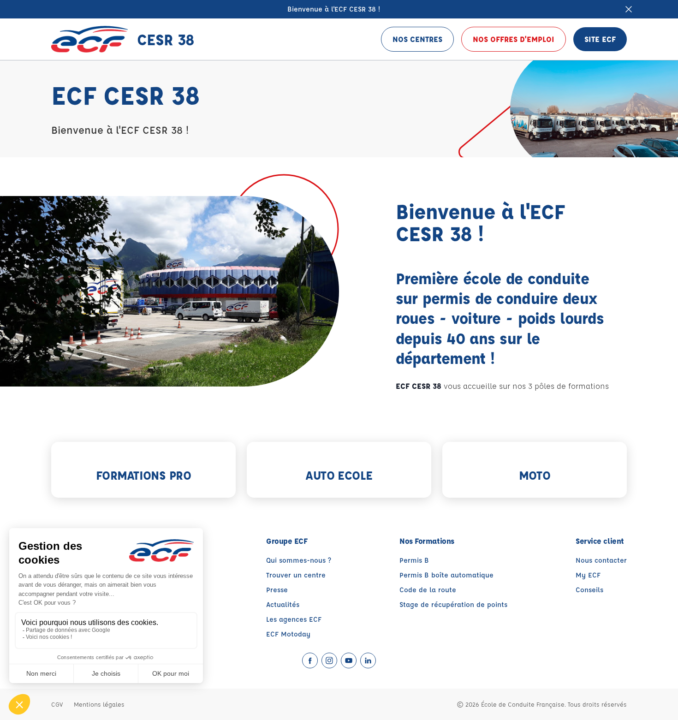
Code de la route (427, 589)
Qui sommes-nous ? (298, 560)
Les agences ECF (293, 619)
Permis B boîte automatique (446, 575)
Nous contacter (601, 560)
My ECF (588, 575)
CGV (57, 704)
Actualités (282, 604)
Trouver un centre (296, 575)
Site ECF (600, 39)
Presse (277, 589)
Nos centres (417, 39)
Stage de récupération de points (453, 604)
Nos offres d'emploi (513, 39)
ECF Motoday (288, 634)
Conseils (589, 589)
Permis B (414, 560)
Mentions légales (99, 704)
